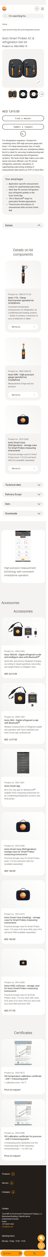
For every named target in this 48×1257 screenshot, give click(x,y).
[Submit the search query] (5, 15)
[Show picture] (12, 94)
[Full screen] (38, 82)
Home (4, 24)
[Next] (41, 94)
